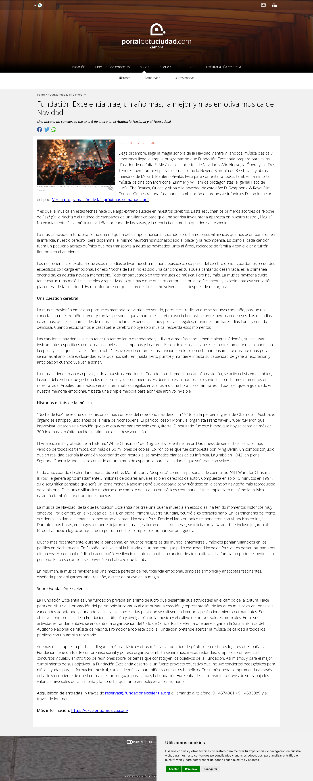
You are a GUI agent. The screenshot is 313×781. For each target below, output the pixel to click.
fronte (126, 78)
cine (193, 67)
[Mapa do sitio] (274, 5)
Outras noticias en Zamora (65, 94)
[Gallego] (37, 5)
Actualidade (152, 78)
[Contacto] (263, 5)
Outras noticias (184, 78)
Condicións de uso (133, 776)
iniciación (78, 67)
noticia (144, 67)
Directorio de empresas (112, 67)
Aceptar (174, 768)
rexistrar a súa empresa (223, 67)
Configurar (210, 768)
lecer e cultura (169, 67)
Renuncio (191, 768)
